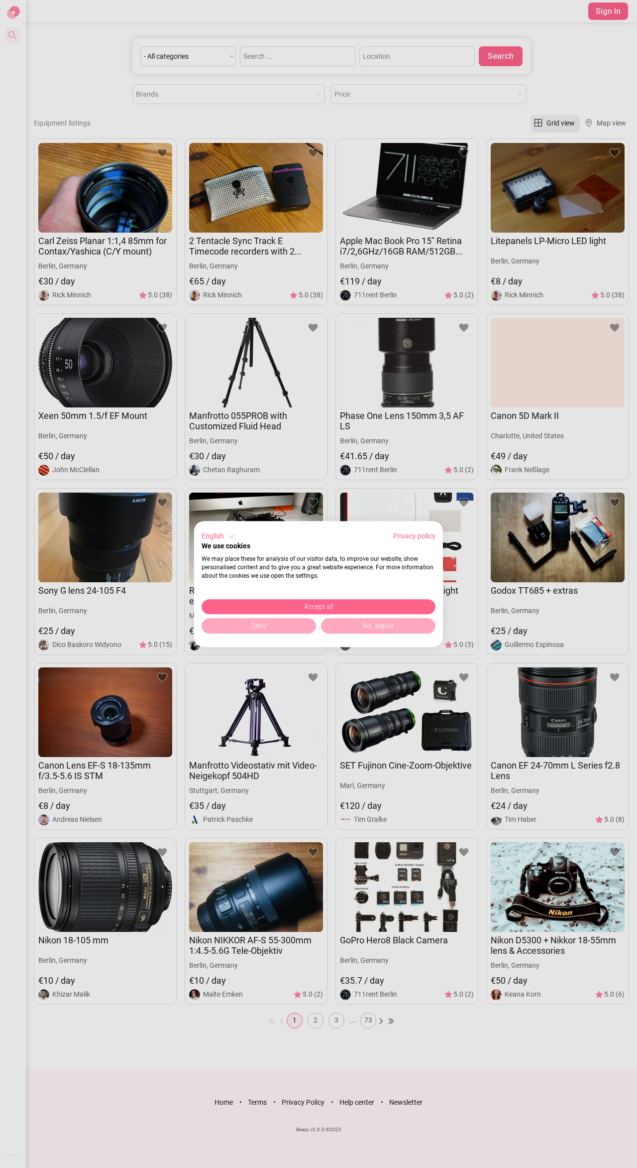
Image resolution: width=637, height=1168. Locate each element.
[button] (218, 536)
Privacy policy (414, 536)
